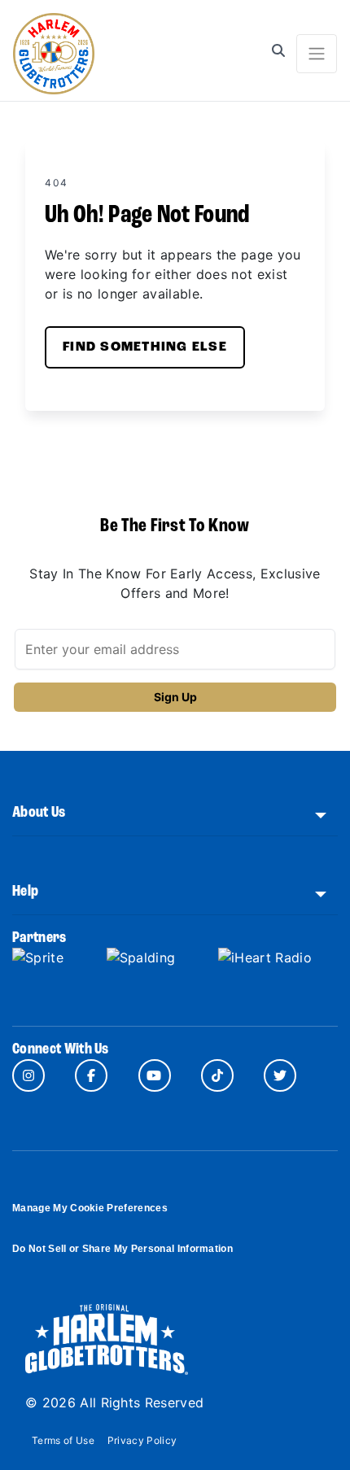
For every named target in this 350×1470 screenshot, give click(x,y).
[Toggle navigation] (316, 53)
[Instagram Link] (28, 1075)
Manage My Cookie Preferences (90, 1208)
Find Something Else (145, 347)
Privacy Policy (142, 1440)
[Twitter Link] (280, 1075)
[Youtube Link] (154, 1075)
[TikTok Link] (217, 1075)
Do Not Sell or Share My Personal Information (122, 1248)
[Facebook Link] (91, 1075)
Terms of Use (63, 1440)
